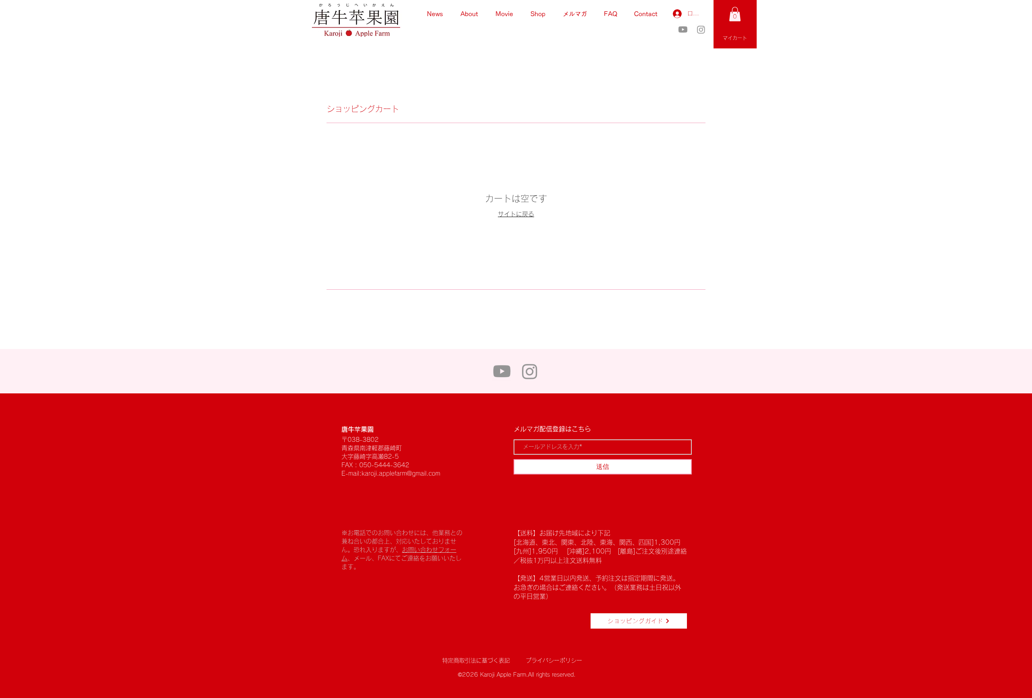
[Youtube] (683, 29)
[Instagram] (701, 29)
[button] (735, 14)
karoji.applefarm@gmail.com (401, 473)
